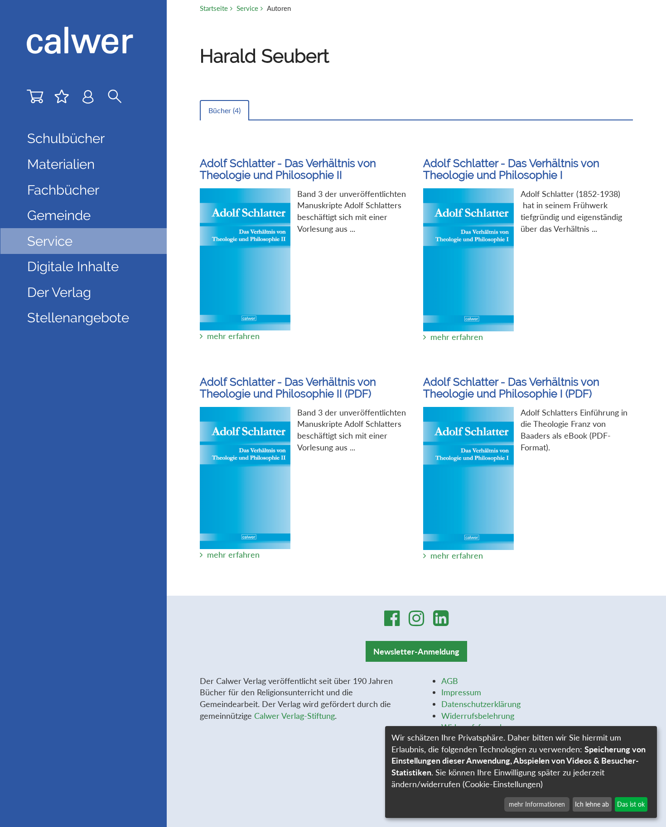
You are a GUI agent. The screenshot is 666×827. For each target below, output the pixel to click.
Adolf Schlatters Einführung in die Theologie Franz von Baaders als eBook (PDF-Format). (525, 468)
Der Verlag (59, 292)
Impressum (461, 692)
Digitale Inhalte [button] (73, 266)
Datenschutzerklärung (481, 704)
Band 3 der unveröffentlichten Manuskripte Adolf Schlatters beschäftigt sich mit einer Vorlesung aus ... (303, 249)
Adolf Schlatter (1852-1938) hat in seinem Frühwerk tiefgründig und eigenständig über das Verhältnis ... (522, 249)
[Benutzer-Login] (88, 99)
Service (247, 8)
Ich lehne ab (592, 804)
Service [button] (49, 241)
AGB (449, 681)
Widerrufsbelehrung (477, 716)
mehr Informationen (537, 804)
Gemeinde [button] (59, 215)
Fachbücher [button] (63, 190)
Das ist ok (631, 804)
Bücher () (224, 110)
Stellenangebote (78, 317)
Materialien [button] (61, 164)
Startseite (214, 8)
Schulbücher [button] (66, 138)
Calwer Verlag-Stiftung (294, 716)
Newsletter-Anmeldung (416, 651)
